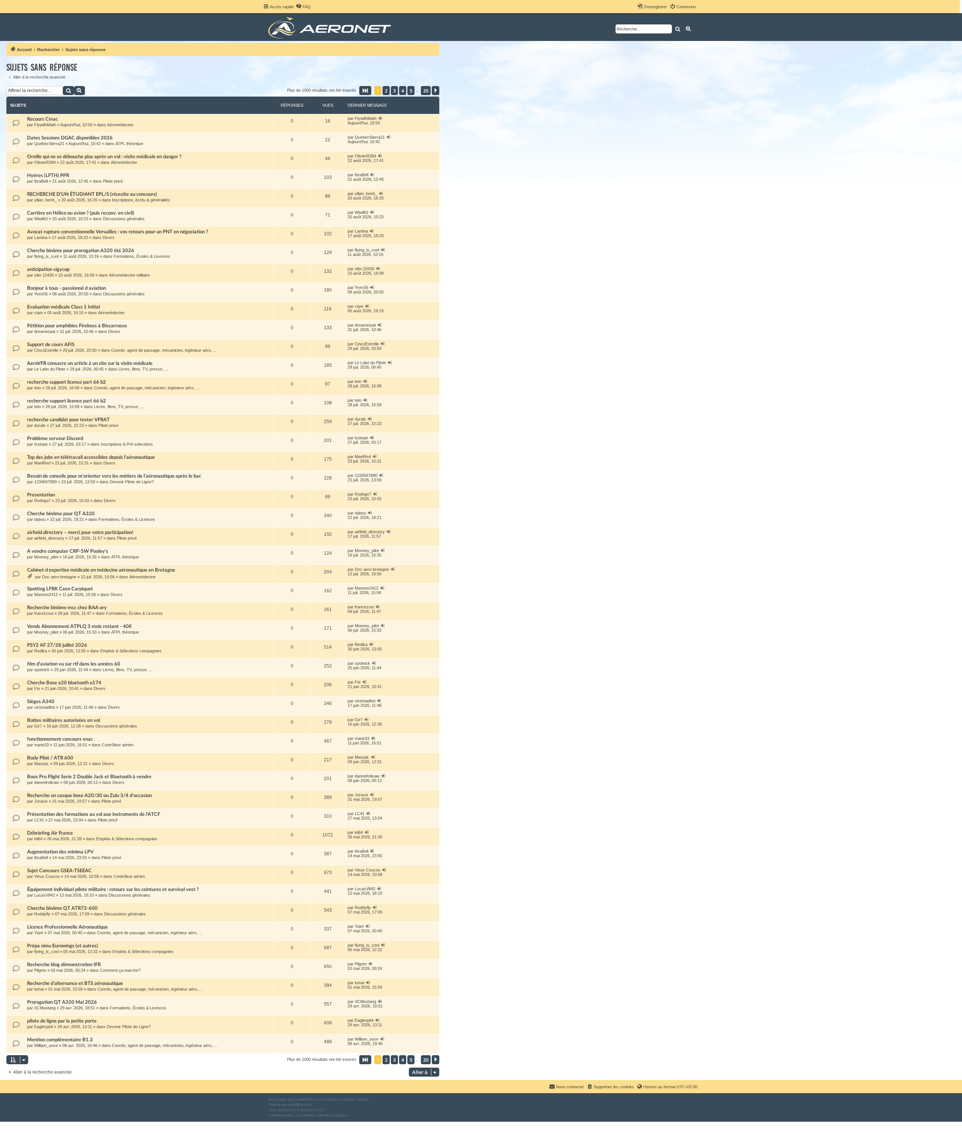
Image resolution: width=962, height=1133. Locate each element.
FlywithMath (45, 125)
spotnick (42, 669)
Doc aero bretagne (59, 577)
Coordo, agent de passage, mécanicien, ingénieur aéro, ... (163, 350)
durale (39, 425)
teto (37, 388)
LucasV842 (44, 895)
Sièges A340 (40, 701)
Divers (109, 237)
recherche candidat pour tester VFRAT (68, 419)
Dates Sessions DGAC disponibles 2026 (70, 138)
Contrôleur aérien (117, 745)
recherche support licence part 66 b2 (66, 382)
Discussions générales (124, 218)
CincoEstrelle (46, 350)
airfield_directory (49, 538)
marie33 (41, 745)
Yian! (38, 932)
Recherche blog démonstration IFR (64, 964)
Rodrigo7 (42, 500)
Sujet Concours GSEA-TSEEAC (59, 870)
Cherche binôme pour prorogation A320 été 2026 (80, 250)
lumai (39, 989)
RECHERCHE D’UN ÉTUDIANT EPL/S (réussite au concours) (92, 194)
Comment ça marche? (120, 970)
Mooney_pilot (46, 557)
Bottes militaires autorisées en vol (63, 720)
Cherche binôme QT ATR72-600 (62, 908)
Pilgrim (40, 970)
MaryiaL (41, 763)
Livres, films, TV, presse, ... (143, 369)
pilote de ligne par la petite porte (62, 1021)
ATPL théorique (129, 143)
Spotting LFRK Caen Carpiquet (60, 588)
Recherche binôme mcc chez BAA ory (67, 607)
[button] (365, 90)
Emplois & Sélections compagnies (131, 651)
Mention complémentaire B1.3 (60, 1039)
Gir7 (38, 726)
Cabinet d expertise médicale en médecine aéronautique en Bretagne (101, 570)
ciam (38, 312)
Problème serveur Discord (55, 438)
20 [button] (425, 90)
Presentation (41, 495)
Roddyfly (42, 914)
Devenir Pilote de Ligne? (132, 482)
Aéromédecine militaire (129, 275)
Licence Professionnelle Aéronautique (67, 927)
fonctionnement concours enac (60, 739)
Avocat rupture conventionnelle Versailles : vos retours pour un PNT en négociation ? (117, 231)
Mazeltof (308, 1110)
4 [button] (402, 90)
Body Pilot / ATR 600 (50, 758)
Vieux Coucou (47, 876)
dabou (39, 519)
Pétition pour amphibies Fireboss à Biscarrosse (77, 325)
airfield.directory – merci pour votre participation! (80, 532)
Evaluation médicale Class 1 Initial (63, 307)
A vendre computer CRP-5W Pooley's (67, 551)
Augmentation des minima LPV (60, 852)
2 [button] (386, 90)
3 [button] (394, 90)
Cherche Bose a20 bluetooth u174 (64, 682)
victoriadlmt (44, 707)
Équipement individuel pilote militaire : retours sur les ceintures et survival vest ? (113, 889)
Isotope (41, 444)
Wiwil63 (41, 218)
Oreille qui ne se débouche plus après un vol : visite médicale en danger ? (104, 156)
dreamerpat (44, 331)
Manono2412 (46, 594)
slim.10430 (44, 275)
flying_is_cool (46, 256)
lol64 (38, 839)
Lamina (40, 237)
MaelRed (42, 463)
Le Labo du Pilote (49, 369)
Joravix (41, 801)
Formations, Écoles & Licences (141, 256)
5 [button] (411, 90)
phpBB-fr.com (300, 1105)
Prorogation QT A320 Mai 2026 (62, 1002)
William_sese (46, 1045)
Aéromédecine (120, 125)
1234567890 (45, 482)
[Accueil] (331, 27)
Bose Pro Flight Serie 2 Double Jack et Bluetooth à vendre (89, 776)
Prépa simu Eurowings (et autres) (62, 945)
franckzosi (43, 613)
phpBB (301, 1099)
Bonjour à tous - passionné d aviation (66, 288)
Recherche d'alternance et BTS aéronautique (75, 983)
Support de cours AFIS (50, 344)
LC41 (39, 820)
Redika (40, 651)
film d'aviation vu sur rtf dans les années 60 (73, 664)
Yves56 (41, 294)
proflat (283, 1110)
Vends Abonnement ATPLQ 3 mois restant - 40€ (79, 626)
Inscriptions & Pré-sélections (127, 444)
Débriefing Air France (50, 833)
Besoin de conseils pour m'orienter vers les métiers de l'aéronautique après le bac (114, 476)
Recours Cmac (42, 119)
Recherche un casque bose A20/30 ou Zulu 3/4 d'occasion (89, 795)
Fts (37, 688)
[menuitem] (303, 6)
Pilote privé (113, 181)
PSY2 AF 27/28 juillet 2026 (57, 645)
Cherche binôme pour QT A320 (61, 513)
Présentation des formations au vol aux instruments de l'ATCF (93, 814)
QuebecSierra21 (49, 143)
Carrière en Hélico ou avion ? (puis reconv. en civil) (80, 213)
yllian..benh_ (45, 200)
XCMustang (45, 1008)
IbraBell (41, 181)
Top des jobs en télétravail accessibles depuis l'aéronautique (91, 457)
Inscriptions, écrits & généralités (141, 200)
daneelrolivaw (46, 782)
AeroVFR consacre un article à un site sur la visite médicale (90, 363)
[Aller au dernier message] (380, 118)
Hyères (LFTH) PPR (48, 175)
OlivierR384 (45, 162)
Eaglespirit (43, 1026)
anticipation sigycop (48, 269)
